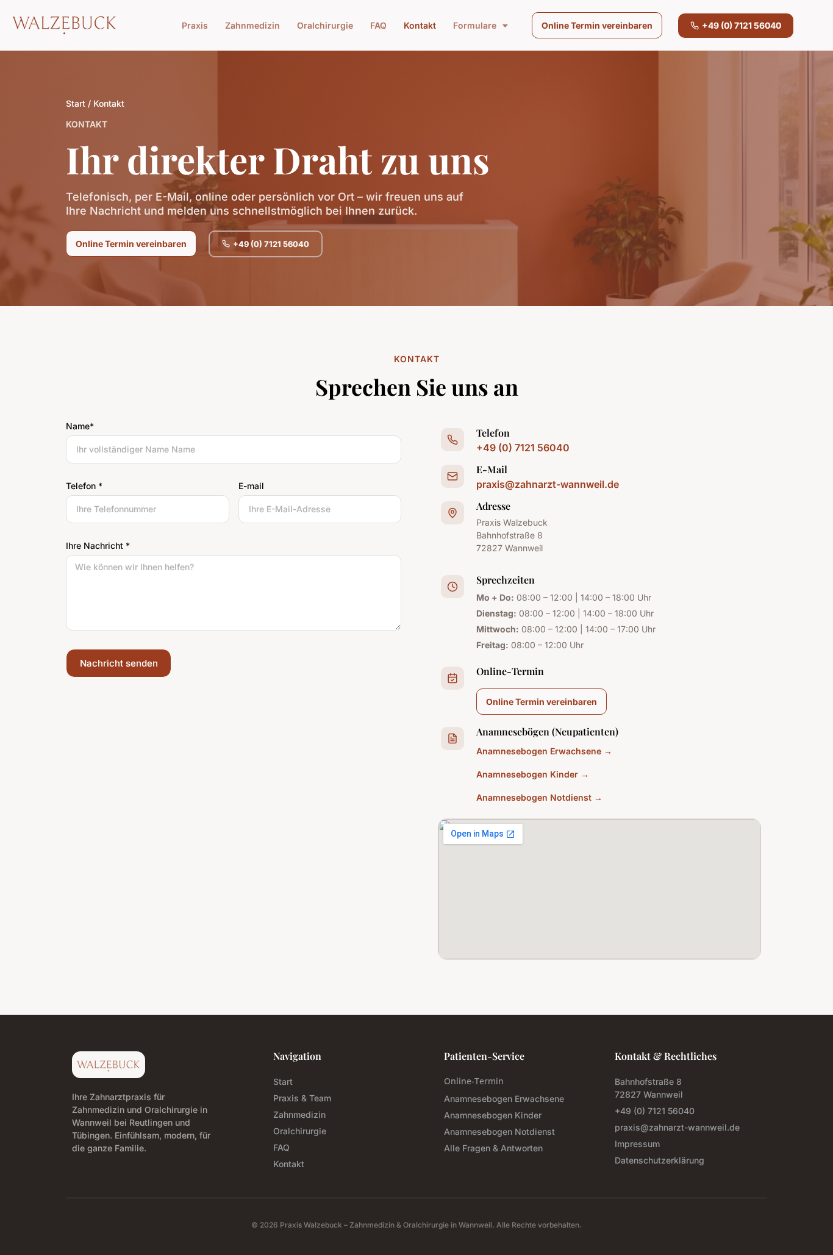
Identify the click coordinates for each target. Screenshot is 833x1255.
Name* (80, 426)
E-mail (251, 486)
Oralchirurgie (325, 25)
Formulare (474, 25)
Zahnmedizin (252, 25)
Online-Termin (474, 1081)
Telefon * (84, 486)
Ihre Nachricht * (98, 546)
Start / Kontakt (95, 103)
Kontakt (420, 25)
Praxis (195, 25)
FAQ (378, 25)
